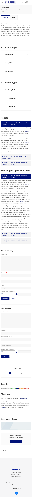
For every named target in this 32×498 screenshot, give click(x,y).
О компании (16, 464)
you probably (23, 398)
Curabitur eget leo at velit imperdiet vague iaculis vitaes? (14, 124)
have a (3, 407)
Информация (16, 469)
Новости (16, 466)
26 (21, 373)
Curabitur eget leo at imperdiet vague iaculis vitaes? (15, 157)
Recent (14, 17)
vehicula (27, 131)
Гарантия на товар (16, 476)
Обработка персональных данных (16, 483)
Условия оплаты (16, 472)
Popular (5, 17)
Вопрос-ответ (16, 485)
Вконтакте (16, 493)
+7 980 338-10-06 (16, 488)
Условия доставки (16, 474)
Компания (16, 461)
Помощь (16, 480)
